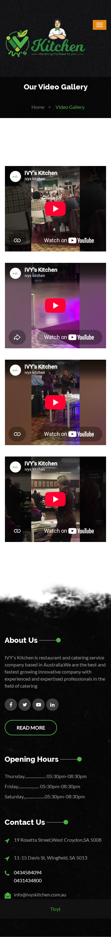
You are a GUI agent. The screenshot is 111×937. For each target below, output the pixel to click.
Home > (41, 107)
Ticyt (55, 909)
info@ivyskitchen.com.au (40, 894)
